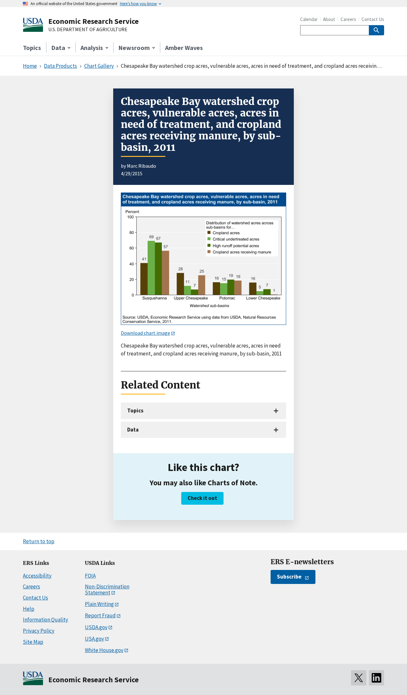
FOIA (90, 575)
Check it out (202, 498)
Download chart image (145, 333)
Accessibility (37, 575)
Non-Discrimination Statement (107, 589)
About (329, 19)
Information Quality (45, 619)
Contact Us (373, 19)
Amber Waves (184, 48)
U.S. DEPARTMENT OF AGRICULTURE (88, 29)
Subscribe (289, 576)
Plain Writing (99, 603)
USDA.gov (96, 627)
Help (28, 608)
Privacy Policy (38, 630)
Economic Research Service (93, 21)
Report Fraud (100, 615)
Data (133, 429)
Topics (32, 48)
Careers (348, 19)
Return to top (38, 541)
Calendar (309, 19)
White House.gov (104, 650)
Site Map (33, 641)
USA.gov (94, 638)
